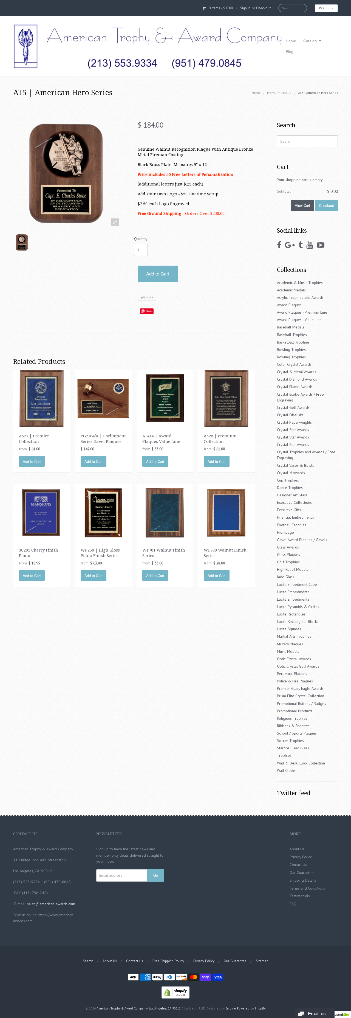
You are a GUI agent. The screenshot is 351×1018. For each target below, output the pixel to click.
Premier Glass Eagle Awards (300, 688)
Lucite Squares (289, 628)
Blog (289, 51)
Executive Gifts (289, 509)
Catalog (310, 41)
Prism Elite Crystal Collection (300, 695)
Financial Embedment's (295, 517)
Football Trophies (291, 524)
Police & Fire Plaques (295, 681)
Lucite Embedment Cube (297, 584)
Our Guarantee (302, 872)
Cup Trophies (288, 480)
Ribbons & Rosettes (293, 725)
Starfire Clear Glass (293, 748)
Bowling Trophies (291, 349)
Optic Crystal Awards (294, 658)
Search (88, 961)
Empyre (230, 1008)
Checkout (263, 8)
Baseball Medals (290, 327)
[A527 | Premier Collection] (41, 398)
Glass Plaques (288, 554)
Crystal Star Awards (293, 429)
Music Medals (288, 651)
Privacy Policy (301, 856)
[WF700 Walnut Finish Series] (226, 512)
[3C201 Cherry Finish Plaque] (41, 512)
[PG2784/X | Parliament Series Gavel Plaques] (103, 398)
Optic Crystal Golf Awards (298, 666)
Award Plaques (289, 304)
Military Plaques (290, 644)
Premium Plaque (279, 93)
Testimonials (300, 895)
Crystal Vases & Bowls (295, 465)
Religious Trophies (292, 718)
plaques (147, 297)
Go (155, 875)
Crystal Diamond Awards (297, 379)
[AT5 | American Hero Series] (21, 242)
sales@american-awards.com (51, 903)
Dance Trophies (290, 487)
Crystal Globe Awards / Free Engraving (300, 397)
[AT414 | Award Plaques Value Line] (165, 398)
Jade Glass (285, 576)
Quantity (141, 238)
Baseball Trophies (292, 334)
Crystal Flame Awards (295, 386)
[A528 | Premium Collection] (226, 398)
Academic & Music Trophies (300, 282)
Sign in (245, 8)
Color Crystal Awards (294, 364)
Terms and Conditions (307, 888)
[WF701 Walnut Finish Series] (165, 512)
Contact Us (298, 864)
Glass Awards (288, 547)
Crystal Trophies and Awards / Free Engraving (306, 454)
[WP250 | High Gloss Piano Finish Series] (103, 512)
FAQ (293, 903)
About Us (297, 849)
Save (149, 311)
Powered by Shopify (251, 1008)
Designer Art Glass (292, 495)
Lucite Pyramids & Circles (298, 606)
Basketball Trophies (293, 342)
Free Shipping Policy (168, 961)
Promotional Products (294, 710)
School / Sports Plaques (297, 733)
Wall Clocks (286, 770)
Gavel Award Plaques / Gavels (302, 539)
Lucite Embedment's (293, 591)
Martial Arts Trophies (294, 636)
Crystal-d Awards (291, 472)
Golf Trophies (288, 561)
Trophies (284, 755)
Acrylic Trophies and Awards (300, 297)
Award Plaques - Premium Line (302, 312)
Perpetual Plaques (292, 673)
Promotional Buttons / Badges (301, 703)
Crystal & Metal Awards (296, 371)
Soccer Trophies (290, 740)
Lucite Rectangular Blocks (297, 621)
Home (291, 41)
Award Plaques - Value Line (299, 319)
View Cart (302, 205)
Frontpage (285, 532)
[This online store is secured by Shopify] (175, 991)
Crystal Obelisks (290, 414)
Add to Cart (157, 273)
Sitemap (262, 961)
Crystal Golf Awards (293, 407)
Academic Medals (291, 290)
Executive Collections (294, 502)
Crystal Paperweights (294, 422)
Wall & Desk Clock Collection (301, 763)
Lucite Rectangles (291, 614)
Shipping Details (303, 880)
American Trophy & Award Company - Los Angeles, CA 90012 (138, 1008)
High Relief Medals (292, 569)
